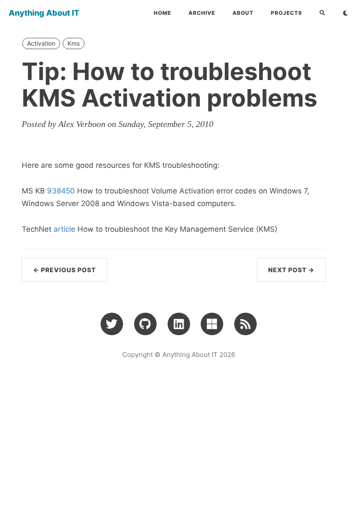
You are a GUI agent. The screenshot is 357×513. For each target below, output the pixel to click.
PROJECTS (286, 13)
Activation (41, 43)
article (64, 229)
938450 (61, 191)
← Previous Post (64, 269)
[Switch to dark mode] (345, 13)
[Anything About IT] (245, 323)
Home (162, 13)
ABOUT (242, 13)
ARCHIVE (202, 13)
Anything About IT (44, 12)
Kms (73, 43)
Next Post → (291, 269)
